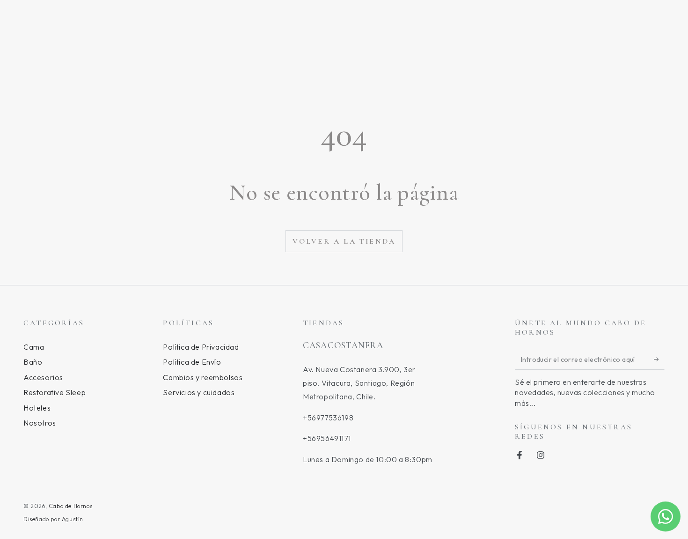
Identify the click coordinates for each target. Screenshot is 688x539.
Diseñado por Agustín (53, 519)
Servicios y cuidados (198, 392)
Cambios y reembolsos (202, 377)
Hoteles (37, 407)
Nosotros (39, 422)
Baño (32, 362)
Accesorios (43, 377)
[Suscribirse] (659, 359)
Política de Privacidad (201, 347)
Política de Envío (192, 362)
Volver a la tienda (344, 241)
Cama (33, 347)
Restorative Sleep (54, 392)
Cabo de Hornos (70, 505)
